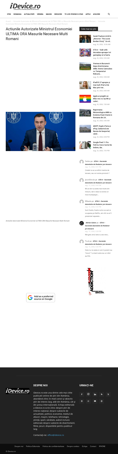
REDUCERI (58, 14)
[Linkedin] (95, 394)
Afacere (96, 14)
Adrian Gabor (91, 223)
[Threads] (101, 401)
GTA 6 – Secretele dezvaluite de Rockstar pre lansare (97, 226)
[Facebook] (81, 394)
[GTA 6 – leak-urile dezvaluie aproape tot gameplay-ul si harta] (85, 52)
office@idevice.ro (55, 435)
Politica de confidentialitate (53, 446)
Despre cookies (73, 446)
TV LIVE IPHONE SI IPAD (74, 14)
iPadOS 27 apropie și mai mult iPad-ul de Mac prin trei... (101, 85)
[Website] (81, 401)
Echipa (84, 446)
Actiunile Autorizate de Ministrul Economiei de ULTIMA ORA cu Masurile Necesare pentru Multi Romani (54, 21)
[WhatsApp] (88, 401)
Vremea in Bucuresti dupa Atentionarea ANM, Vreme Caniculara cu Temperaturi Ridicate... (102, 69)
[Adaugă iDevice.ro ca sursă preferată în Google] (40, 301)
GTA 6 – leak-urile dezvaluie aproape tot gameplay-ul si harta (102, 52)
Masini (49, 14)
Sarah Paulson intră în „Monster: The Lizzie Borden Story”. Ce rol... (102, 38)
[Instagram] (88, 394)
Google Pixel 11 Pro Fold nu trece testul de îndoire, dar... (102, 145)
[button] (108, 14)
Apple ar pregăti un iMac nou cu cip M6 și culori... (102, 98)
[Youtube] (95, 401)
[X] (108, 394)
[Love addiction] (96, 295)
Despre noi (19, 446)
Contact (93, 446)
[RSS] (101, 394)
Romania (17, 14)
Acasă (8, 21)
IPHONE (102, 446)
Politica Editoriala (33, 446)
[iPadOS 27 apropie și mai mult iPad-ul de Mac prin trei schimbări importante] (85, 85)
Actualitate (29, 14)
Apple (88, 14)
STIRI (9, 14)
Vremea (40, 14)
